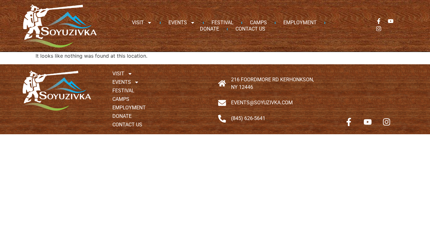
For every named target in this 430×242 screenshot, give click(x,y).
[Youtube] (390, 21)
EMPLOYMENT (300, 23)
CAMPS (258, 23)
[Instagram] (379, 29)
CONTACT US (250, 29)
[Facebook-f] (379, 21)
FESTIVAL (223, 23)
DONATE (209, 29)
